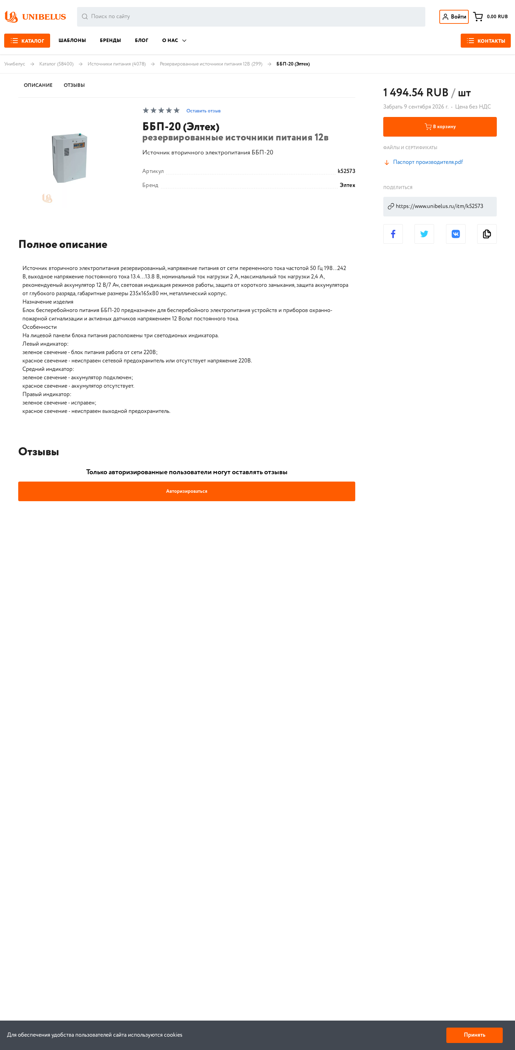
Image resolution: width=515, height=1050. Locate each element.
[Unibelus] (35, 17)
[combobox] (251, 17)
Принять (474, 1035)
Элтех (347, 185)
